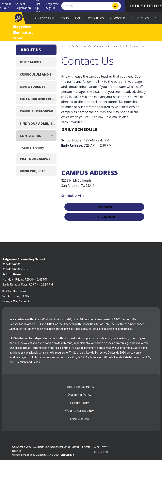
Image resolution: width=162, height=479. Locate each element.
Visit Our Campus (35, 159)
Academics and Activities (129, 17)
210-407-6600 (11, 264)
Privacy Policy (79, 403)
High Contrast (102, 446)
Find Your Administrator (38, 123)
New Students (33, 86)
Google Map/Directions (18, 301)
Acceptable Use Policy (79, 387)
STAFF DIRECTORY (104, 216)
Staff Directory (33, 148)
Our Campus (30, 62)
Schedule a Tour (5, 6)
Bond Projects (33, 171)
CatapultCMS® (43, 454)
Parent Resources (89, 17)
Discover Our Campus (51, 17)
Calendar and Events (38, 99)
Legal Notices (79, 419)
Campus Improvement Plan (38, 111)
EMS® (56, 454)
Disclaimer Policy (79, 394)
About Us (117, 46)
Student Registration (23, 6)
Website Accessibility (79, 411)
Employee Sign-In (52, 6)
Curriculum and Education (38, 74)
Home (65, 46)
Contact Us (136, 46)
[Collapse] (53, 135)
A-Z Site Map (102, 452)
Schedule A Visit (72, 195)
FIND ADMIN (104, 207)
